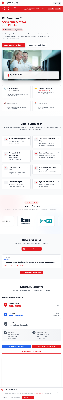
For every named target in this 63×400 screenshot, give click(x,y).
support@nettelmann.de (18, 325)
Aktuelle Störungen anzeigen (33, 272)
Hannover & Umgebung (13, 30)
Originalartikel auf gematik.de (12, 265)
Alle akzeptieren (28, 397)
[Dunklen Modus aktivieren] (55, 3)
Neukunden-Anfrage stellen (32, 351)
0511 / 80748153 (16, 315)
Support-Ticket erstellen (12, 45)
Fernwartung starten (17, 346)
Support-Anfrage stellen (47, 346)
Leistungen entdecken (37, 45)
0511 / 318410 (15, 306)
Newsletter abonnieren (33, 249)
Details (6, 397)
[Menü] (59, 3)
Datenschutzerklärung (39, 393)
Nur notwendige (15, 397)
